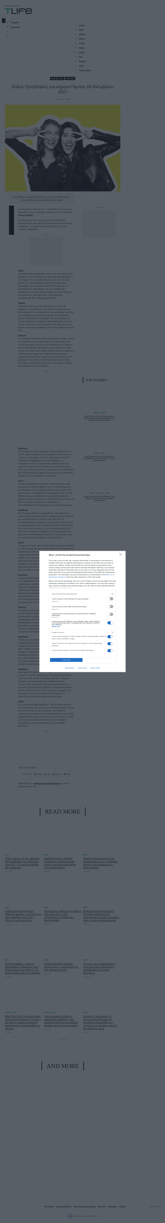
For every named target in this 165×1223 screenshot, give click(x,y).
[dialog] (82, 611)
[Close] (121, 555)
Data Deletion (70, 668)
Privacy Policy (95, 668)
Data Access (82, 668)
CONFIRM (66, 660)
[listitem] (82, 594)
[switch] (110, 598)
